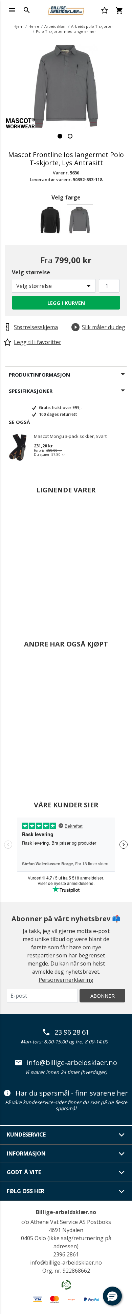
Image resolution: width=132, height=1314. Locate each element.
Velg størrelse (31, 272)
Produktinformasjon (39, 374)
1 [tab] (60, 136)
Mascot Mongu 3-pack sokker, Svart (70, 436)
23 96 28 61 (71, 1032)
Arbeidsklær (55, 26)
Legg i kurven (66, 302)
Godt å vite (24, 1172)
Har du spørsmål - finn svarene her (72, 1093)
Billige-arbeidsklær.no (66, 1212)
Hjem (18, 26)
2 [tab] (70, 136)
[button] (112, 1296)
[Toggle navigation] (11, 10)
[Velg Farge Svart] (51, 222)
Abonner (102, 995)
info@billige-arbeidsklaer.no (72, 1062)
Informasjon (26, 1153)
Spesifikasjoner (30, 390)
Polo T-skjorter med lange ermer (66, 31)
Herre (33, 26)
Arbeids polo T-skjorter (92, 26)
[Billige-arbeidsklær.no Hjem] (66, 9)
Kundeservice (26, 1134)
